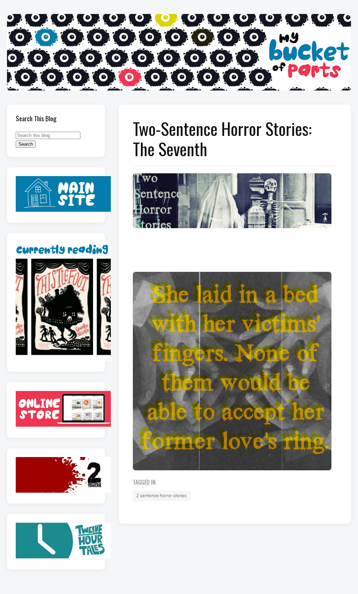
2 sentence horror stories (161, 495)
